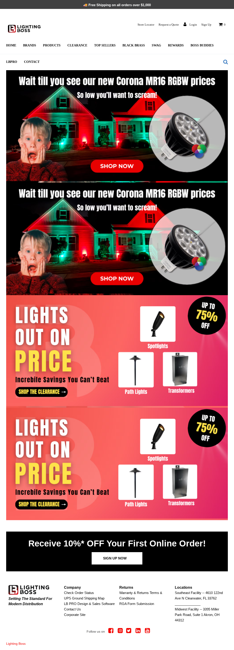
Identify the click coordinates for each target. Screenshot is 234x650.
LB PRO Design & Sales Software (89, 604)
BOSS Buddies (202, 45)
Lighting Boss (16, 643)
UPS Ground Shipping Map (84, 598)
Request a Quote (169, 24)
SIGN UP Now (115, 558)
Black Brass (133, 45)
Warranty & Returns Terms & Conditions (140, 595)
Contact (32, 62)
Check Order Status (79, 593)
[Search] (224, 62)
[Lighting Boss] (24, 28)
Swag (156, 45)
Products (52, 45)
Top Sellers (105, 45)
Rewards (176, 45)
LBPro (11, 62)
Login (193, 24)
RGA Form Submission (136, 604)
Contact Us (72, 609)
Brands (29, 45)
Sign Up (206, 24)
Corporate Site (74, 615)
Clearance (77, 45)
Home (11, 45)
